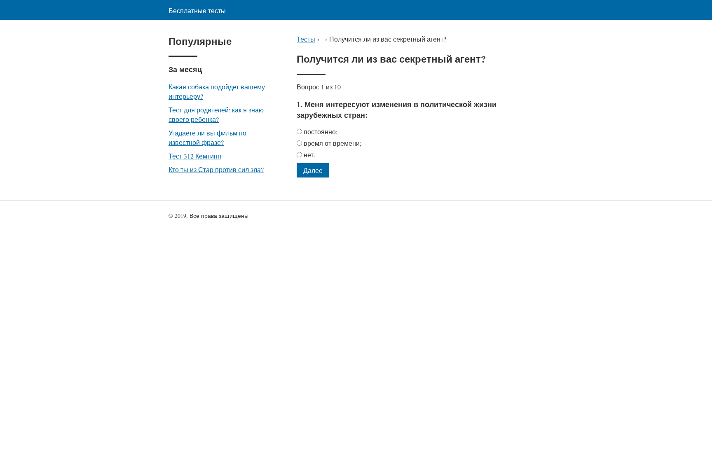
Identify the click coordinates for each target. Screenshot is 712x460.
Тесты (306, 39)
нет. (309, 154)
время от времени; (332, 143)
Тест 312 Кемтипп (195, 156)
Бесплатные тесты (197, 10)
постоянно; (320, 131)
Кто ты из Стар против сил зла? (216, 169)
